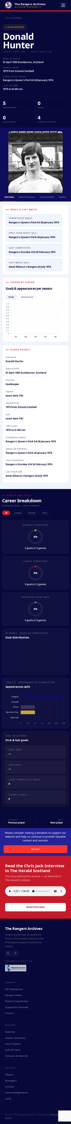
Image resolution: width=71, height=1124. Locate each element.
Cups (44, 513)
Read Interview (35, 907)
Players (9, 1074)
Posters (9, 1013)
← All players (12, 18)
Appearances (27, 297)
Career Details (47, 197)
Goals (11, 297)
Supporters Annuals (16, 1007)
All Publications (14, 989)
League (17, 513)
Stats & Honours (27, 197)
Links (8, 1098)
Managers (11, 1080)
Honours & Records (16, 1055)
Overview (9, 197)
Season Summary (15, 1037)
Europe (31, 513)
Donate (35, 849)
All (6, 513)
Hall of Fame (12, 1049)
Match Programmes (16, 1001)
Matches (10, 1031)
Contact (9, 1086)
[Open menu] (63, 5)
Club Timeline (13, 1043)
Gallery (62, 197)
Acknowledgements (16, 1092)
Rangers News (13, 995)
